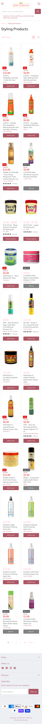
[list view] (38, 37)
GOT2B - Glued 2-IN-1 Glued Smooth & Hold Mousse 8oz (30, 325)
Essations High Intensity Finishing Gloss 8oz (10, 527)
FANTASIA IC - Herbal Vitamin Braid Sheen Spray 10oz (30, 378)
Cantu (5, 82)
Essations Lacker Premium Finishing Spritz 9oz (10, 574)
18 (25, 642)
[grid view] (33, 37)
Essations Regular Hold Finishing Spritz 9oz (30, 527)
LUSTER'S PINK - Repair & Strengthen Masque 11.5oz (31, 278)
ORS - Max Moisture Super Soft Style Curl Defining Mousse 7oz (10, 326)
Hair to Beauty (27, 82)
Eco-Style (6, 231)
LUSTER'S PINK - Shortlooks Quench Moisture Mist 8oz (30, 174)
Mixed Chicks (7, 484)
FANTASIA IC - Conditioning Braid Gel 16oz (10, 377)
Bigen (25, 484)
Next (31, 642)
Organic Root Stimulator (10, 331)
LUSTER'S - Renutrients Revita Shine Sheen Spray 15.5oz (10, 622)
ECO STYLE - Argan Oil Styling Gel (31, 226)
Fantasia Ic (6, 280)
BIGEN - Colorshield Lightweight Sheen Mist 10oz (31, 480)
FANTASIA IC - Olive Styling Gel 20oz (11, 277)
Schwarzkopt (27, 329)
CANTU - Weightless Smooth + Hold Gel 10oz (10, 78)
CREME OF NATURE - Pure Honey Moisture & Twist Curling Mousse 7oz (10, 175)
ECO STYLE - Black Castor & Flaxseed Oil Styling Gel (10, 227)
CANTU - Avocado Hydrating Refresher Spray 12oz (31, 125)
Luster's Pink (27, 179)
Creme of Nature (8, 181)
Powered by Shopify (21, 720)
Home (3, 23)
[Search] (38, 11)
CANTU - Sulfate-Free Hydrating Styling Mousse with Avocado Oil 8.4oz (11, 126)
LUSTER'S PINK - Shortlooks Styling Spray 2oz (30, 621)
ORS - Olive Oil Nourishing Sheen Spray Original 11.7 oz (30, 428)
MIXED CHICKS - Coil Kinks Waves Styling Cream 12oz (10, 480)
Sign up (33, 691)
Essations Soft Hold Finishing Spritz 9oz (31, 573)
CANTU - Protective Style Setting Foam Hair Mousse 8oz (31, 78)
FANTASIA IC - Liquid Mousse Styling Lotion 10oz (10, 427)
